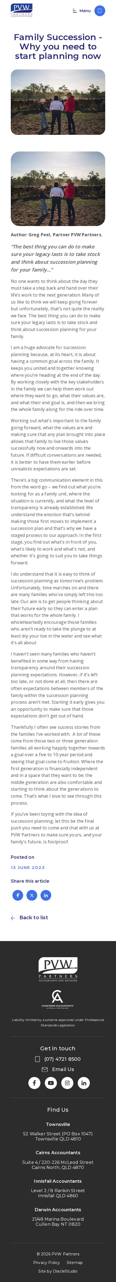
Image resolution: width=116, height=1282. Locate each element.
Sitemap (75, 1262)
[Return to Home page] (22, 10)
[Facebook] (34, 1083)
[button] (17, 895)
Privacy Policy (46, 1262)
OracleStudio (65, 1271)
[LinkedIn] (84, 1083)
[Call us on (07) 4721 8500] (99, 10)
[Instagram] (67, 1083)
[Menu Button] (74, 10)
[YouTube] (51, 1083)
